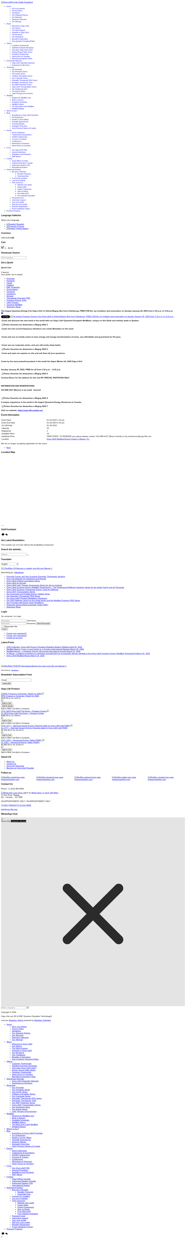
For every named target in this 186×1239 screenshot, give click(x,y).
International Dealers (20, 167)
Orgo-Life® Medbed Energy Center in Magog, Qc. (68, 439)
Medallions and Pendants (21, 154)
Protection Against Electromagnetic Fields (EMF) (27, 605)
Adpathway (19, 572)
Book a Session (18, 100)
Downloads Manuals (14, 61)
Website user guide (24, 185)
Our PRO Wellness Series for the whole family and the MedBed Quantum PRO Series (43, 600)
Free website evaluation (26, 196)
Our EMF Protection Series (22, 85)
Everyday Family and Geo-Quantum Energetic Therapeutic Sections (36, 576)
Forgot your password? (17, 633)
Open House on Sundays (21, 146)
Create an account (14, 638)
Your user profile (18, 202)
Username (31, 621)
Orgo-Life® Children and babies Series (23, 581)
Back (9, 448)
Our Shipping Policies (20, 15)
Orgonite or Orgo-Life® (20, 32)
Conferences (17, 141)
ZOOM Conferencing (19, 137)
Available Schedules (19, 102)
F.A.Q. (9, 148)
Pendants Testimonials (20, 54)
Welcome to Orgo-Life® (20, 26)
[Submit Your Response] (28, 1008)
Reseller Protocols (24, 174)
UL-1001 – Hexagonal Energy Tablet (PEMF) (20, 742)
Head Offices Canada (20, 161)
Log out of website (18, 180)
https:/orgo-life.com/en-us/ (30, 410)
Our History (16, 28)
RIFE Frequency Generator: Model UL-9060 (20, 696)
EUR (8, 238)
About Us (10, 761)
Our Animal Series (18, 91)
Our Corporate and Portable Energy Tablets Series (28, 594)
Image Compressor (24, 189)
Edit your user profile (19, 204)
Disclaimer (16, 13)
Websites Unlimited (42, 1020)
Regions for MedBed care (21, 98)
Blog (8, 113)
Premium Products (13, 211)
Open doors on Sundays (21, 56)
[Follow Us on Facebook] (55, 778)
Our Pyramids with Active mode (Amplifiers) (25, 603)
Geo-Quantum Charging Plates (23, 41)
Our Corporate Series (20, 78)
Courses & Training (19, 139)
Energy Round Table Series (22, 52)
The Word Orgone (18, 30)
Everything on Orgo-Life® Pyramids (25, 115)
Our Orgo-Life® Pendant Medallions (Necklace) (27, 598)
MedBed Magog (18, 109)
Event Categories (18, 133)
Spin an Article (22, 191)
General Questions (19, 152)
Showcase (10, 67)
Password (31, 623)
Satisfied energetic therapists (22, 48)
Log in (4, 629)
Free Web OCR (23, 193)
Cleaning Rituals (18, 124)
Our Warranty (17, 17)
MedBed (10, 96)
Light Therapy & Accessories (22, 93)
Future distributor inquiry (21, 209)
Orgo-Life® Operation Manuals (23, 63)
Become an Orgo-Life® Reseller (20, 768)
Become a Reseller (19, 172)
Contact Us (11, 764)
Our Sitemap (16, 22)
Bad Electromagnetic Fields (22, 59)
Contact (9, 159)
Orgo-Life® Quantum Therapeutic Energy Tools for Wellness (32, 589)
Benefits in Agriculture (20, 39)
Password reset (17, 198)
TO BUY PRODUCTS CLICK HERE (16, 805)
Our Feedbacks (17, 37)
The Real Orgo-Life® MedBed (23, 106)
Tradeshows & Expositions (22, 135)
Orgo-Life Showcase (15, 766)
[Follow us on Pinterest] (93, 778)
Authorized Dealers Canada (22, 163)
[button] (1, 1237)
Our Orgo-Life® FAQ (19, 150)
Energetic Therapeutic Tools (22, 83)
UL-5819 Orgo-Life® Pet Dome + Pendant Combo (22, 713)
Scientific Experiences (20, 122)
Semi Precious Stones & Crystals (24, 128)
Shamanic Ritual (14, 607)
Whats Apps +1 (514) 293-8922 (44, 793)
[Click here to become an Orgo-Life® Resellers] (26, 568)
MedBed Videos (18, 104)
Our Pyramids (17, 69)
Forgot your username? (17, 635)
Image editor (22, 187)
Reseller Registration (20, 207)
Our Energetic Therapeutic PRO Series (23, 596)
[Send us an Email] (18, 778)
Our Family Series (18, 74)
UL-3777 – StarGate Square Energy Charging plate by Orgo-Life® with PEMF (34, 728)
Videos (9, 43)
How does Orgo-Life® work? (22, 50)
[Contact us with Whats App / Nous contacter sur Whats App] (13, 793)
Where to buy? (12, 111)
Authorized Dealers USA (21, 165)
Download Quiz (23, 176)
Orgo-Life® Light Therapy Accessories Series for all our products (34, 585)
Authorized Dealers (14, 170)
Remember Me (10, 626)
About (9, 24)
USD (3, 238)
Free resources (17, 183)
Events (9, 130)
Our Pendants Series (19, 72)
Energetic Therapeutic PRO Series (24, 80)
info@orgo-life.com (9, 809)
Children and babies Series (22, 76)
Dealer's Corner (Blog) (20, 119)
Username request (19, 200)
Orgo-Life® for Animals (16, 583)
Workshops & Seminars (20, 143)
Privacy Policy (17, 11)
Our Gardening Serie (19, 89)
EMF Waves (16, 156)
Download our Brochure (21, 65)
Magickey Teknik (16, 1020)
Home (9, 6)
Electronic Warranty (19, 19)
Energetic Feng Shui (19, 126)
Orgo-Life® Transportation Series (24, 87)
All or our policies (18, 9)
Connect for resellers (19, 178)
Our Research (17, 35)
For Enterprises (17, 117)
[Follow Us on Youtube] (166, 778)
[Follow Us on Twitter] (130, 778)
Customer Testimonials (20, 46)
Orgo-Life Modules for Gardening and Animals (26, 579)
